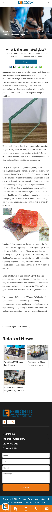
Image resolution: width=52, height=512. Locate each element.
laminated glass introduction (16, 326)
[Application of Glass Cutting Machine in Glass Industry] (37, 352)
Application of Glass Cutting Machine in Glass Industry (36, 364)
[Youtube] (9, 422)
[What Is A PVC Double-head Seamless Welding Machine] (14, 352)
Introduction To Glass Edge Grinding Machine (14, 389)
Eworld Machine (35, 56)
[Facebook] (4, 422)
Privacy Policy (41, 502)
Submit (26, 487)
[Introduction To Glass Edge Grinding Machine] (14, 377)
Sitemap (28, 502)
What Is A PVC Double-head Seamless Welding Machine (14, 364)
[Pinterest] (13, 422)
